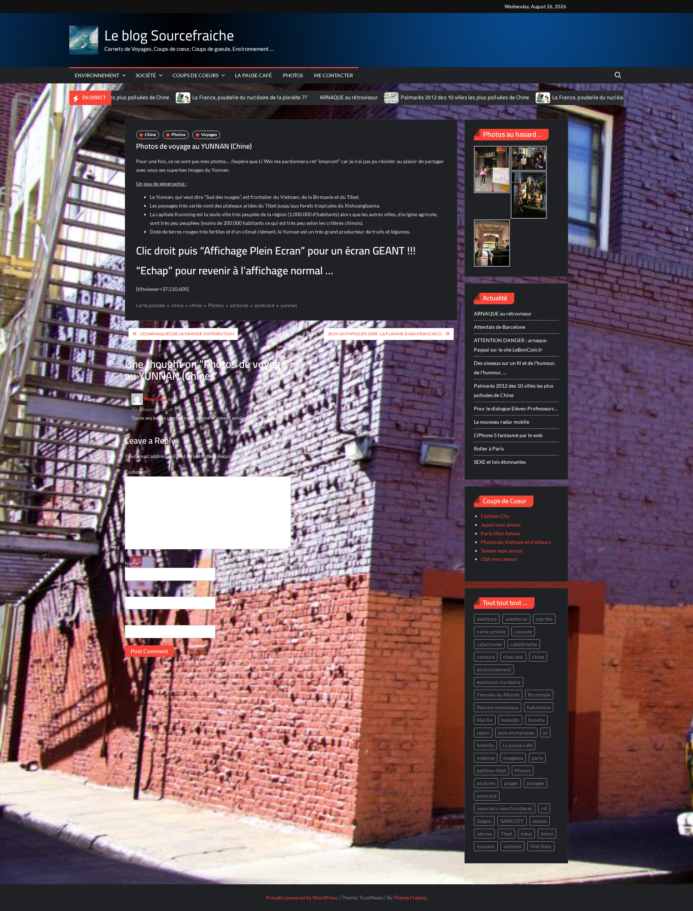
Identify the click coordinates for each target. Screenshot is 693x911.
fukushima (538, 707)
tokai (526, 834)
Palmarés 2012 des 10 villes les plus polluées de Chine (421, 97)
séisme (484, 834)
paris (537, 758)
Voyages (209, 134)
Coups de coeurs (195, 75)
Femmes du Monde (498, 695)
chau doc (513, 657)
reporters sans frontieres (504, 808)
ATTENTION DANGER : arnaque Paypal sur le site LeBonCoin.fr (510, 345)
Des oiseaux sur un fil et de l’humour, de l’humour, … (514, 367)
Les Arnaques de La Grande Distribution (187, 333)
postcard (264, 305)
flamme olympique (497, 707)
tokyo (547, 834)
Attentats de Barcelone (499, 327)
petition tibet (491, 770)
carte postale (150, 305)
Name (133, 563)
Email (133, 592)
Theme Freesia (410, 897)
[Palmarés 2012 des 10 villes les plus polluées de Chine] (348, 97)
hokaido (510, 720)
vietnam (513, 846)
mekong (485, 758)
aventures (516, 619)
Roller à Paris (489, 448)
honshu (536, 720)
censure (485, 657)
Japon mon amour (501, 525)
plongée (535, 783)
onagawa (513, 758)
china (177, 305)
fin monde (539, 695)
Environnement (97, 75)
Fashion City (495, 516)
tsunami (486, 846)
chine (195, 305)
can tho (544, 619)
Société (146, 75)
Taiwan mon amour (502, 551)
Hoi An (485, 720)
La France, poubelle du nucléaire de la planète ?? (206, 97)
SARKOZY (512, 821)
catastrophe (523, 644)
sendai (539, 821)
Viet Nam (541, 846)
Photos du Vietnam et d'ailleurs (516, 542)
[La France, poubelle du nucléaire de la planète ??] (140, 97)
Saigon (484, 821)
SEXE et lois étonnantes (500, 462)
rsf (544, 808)
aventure (487, 619)
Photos (293, 75)
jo (545, 732)
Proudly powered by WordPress (302, 897)
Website (134, 621)
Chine (150, 134)
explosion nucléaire (498, 682)
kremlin (485, 745)
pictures (239, 305)
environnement (494, 669)
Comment (138, 472)
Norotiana (155, 398)
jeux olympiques (516, 732)
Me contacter (333, 75)
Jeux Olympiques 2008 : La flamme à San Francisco (385, 333)
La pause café (253, 75)
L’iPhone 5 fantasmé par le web (508, 435)
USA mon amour (499, 559)
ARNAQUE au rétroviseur (305, 97)
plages (511, 783)
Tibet (506, 834)
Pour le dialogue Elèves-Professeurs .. (515, 408)
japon (483, 732)
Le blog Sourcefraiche (169, 35)
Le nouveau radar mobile (501, 422)
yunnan (288, 305)
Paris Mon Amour (501, 533)
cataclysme (489, 644)
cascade (523, 631)
